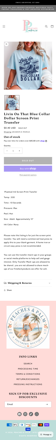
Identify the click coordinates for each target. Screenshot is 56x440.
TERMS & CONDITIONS (28, 374)
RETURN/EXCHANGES (28, 379)
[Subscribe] (46, 404)
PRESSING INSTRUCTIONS (28, 384)
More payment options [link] (28, 175)
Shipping (7, 132)
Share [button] (9, 290)
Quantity (7, 146)
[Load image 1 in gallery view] (12, 102)
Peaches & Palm (22, 432)
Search (28, 363)
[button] (4, 26)
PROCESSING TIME (28, 369)
